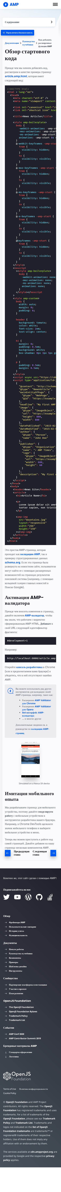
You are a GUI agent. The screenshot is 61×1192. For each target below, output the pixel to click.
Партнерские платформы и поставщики (28, 984)
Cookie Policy (9, 1093)
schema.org (12, 562)
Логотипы (14, 1056)
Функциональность (18, 935)
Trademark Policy (18, 1015)
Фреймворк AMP (17, 922)
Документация (12, 43)
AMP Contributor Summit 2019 (25, 1038)
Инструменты (15, 970)
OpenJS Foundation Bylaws (23, 1011)
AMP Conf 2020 (16, 1034)
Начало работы (16, 949)
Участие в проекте (18, 988)
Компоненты (15, 957)
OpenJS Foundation (17, 1102)
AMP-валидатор (34, 615)
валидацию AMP (30, 554)
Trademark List (17, 1020)
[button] (55, 4)
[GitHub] (39, 897)
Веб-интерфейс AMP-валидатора (33, 714)
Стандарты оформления (20, 1052)
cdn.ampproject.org (42, 1151)
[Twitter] (6, 897)
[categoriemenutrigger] (17, 32)
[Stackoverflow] (50, 897)
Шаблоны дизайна (18, 966)
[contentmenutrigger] (29, 22)
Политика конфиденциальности (33, 1088)
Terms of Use (9, 1088)
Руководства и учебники (28, 43)
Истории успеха (16, 930)
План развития (16, 993)
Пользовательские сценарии (22, 926)
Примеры (13, 962)
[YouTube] (17, 897)
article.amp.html (16, 76)
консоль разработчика (29, 667)
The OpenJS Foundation (21, 1007)
